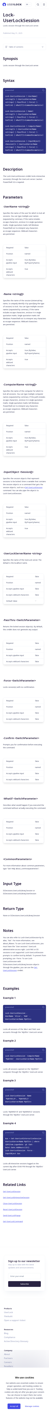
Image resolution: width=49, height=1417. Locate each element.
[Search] (37, 4)
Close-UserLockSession (12, 1203)
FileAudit (8, 1316)
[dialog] (24, 1392)
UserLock (8, 1312)
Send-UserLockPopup (11, 1215)
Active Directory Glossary (16, 1341)
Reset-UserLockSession (12, 1209)
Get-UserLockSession (33, 487)
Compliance (9, 1337)
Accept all (14, 1406)
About (7, 1354)
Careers (8, 1362)
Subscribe (24, 1284)
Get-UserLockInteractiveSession (16, 1197)
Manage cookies (32, 1406)
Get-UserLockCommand (13, 1221)
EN (27, 4)
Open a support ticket (15, 1320)
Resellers (8, 1366)
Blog (6, 1333)
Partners (8, 1358)
